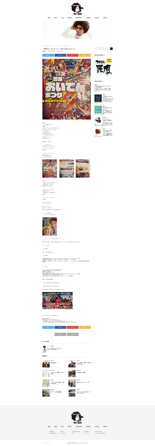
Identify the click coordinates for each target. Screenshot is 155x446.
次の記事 (73, 334)
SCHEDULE (88, 17)
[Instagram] (47, 443)
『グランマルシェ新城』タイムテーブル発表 (58, 373)
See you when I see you (76, 431)
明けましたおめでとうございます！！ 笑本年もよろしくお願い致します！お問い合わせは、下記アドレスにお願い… (103, 112)
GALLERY (97, 17)
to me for (62, 431)
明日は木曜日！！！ (54, 362)
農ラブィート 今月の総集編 (56, 391)
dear (73, 433)
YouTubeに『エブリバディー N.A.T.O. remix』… (56, 349)
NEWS (55, 17)
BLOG (62, 17)
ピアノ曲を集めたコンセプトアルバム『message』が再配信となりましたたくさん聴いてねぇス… (103, 124)
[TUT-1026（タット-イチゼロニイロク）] (77, 9)
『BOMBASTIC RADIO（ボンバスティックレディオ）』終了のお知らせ (102, 87)
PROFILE (70, 17)
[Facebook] (45, 443)
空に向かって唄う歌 (98, 431)
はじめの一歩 (63, 433)
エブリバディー (86, 433)
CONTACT (105, 17)
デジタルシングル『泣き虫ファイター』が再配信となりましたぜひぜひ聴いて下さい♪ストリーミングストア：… (103, 135)
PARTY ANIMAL (86, 431)
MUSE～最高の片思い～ (53, 433)
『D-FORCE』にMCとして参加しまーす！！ (107, 97)
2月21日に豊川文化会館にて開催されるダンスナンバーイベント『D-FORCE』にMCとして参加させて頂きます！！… (103, 100)
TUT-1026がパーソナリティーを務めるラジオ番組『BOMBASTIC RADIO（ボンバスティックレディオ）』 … (102, 90)
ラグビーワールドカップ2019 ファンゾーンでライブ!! (83, 392)
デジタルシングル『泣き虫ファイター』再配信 (107, 131)
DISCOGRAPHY (79, 17)
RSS (49, 443)
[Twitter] (43, 443)
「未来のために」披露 (81, 372)
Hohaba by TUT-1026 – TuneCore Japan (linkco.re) (52, 274)
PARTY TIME (51, 431)
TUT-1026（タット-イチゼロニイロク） (80, 443)
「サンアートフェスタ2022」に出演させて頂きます (57, 383)
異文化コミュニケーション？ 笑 (83, 382)
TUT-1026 (61, 51)
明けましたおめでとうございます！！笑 (107, 108)
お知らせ (53, 51)
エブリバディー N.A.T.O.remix (100, 433)
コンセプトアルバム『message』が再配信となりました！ (107, 120)
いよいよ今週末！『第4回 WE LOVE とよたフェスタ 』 (84, 363)
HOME (49, 17)
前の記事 (60, 334)
